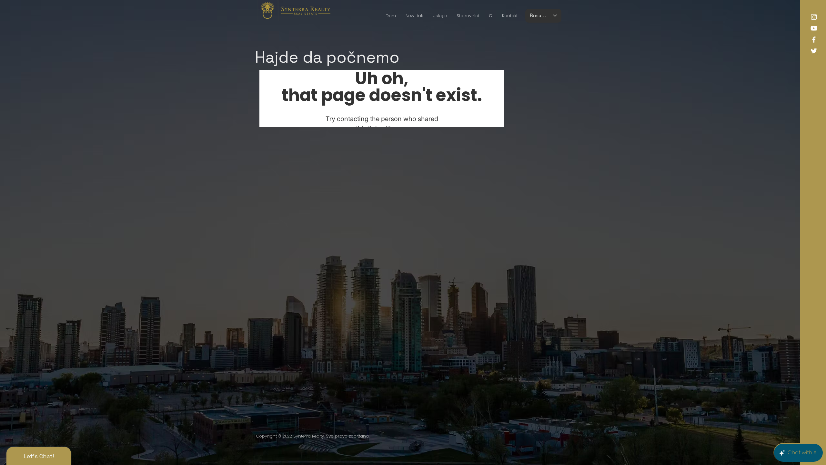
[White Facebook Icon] (814, 40)
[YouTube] (814, 28)
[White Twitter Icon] (814, 51)
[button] (468, 15)
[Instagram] (814, 17)
